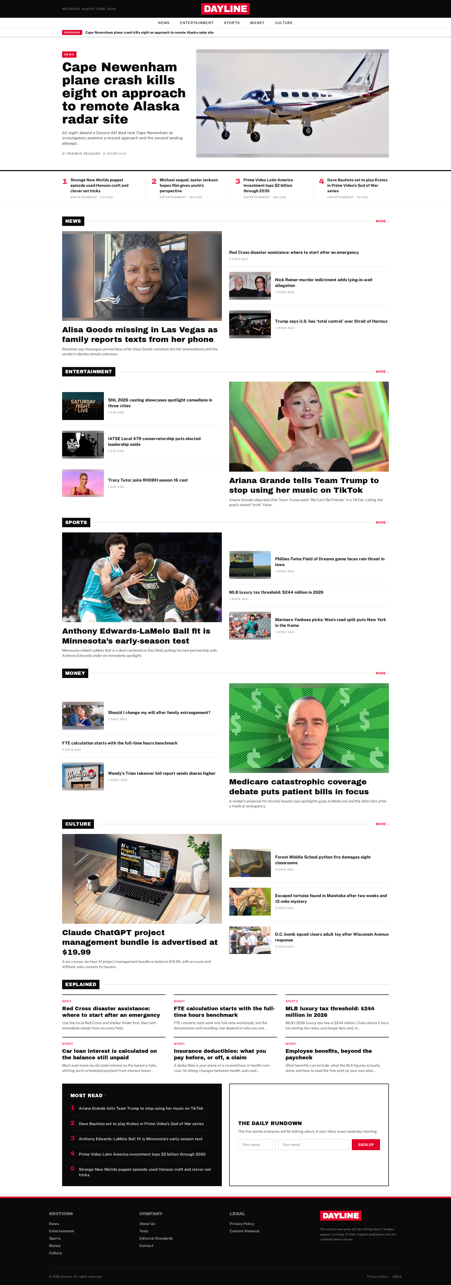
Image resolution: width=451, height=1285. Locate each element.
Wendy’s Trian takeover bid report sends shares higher (162, 773)
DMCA (397, 1276)
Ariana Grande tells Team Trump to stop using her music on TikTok (304, 485)
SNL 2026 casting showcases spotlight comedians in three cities (160, 403)
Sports (232, 23)
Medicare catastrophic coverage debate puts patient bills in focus (299, 787)
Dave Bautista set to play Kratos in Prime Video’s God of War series (357, 185)
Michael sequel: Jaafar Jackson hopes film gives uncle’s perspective (189, 185)
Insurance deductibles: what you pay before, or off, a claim (220, 1054)
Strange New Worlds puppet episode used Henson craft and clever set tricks (99, 185)
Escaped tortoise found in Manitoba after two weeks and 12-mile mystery (331, 898)
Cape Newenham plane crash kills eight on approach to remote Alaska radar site (149, 32)
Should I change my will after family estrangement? (159, 712)
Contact (146, 1246)
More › (382, 221)
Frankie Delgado (83, 153)
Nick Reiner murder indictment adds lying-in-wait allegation (324, 282)
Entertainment (196, 23)
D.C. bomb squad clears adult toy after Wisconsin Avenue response (332, 937)
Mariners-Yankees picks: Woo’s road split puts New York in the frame (330, 622)
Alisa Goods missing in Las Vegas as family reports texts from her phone (140, 335)
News (164, 23)
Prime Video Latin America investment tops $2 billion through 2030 (268, 185)
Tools (143, 1231)
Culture (284, 23)
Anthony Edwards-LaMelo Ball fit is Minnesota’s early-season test (136, 636)
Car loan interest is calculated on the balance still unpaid (109, 1054)
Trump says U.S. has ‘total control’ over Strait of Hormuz (331, 321)
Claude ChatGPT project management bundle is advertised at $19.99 (140, 942)
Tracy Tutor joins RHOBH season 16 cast (148, 480)
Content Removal (244, 1231)
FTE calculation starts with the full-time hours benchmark (119, 743)
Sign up (366, 1145)
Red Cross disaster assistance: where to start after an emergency (294, 252)
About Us (147, 1224)
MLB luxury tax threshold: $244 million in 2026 (276, 592)
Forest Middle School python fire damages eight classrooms (323, 860)
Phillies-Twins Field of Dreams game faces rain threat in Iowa (329, 561)
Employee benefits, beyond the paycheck (329, 1054)
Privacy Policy (242, 1224)
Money (257, 23)
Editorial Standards (156, 1238)
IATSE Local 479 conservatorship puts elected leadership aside (154, 441)
